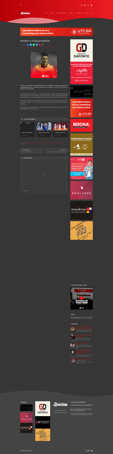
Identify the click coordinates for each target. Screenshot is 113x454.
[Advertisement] (81, 249)
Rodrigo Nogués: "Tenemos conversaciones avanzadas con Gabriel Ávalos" (84, 352)
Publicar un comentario (49, 47)
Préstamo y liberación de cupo (83, 359)
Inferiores (79, 13)
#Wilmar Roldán (24, 144)
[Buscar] (92, 13)
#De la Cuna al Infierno (44, 142)
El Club (51, 13)
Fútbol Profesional (61, 13)
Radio (86, 13)
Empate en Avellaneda (81, 343)
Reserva (71, 13)
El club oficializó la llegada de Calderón (47, 132)
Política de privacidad (60, 410)
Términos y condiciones (61, 412)
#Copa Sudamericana (32, 142)
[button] (28, 45)
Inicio (46, 13)
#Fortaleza (52, 142)
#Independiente (59, 142)
